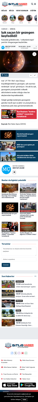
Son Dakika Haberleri (9, 379)
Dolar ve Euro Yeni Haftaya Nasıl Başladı (24, 305)
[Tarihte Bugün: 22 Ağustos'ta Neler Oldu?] (28, 226)
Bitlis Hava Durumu (28, 360)
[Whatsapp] (26, 353)
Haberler (4, 29)
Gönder (6, 265)
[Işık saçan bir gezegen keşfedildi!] (19, 62)
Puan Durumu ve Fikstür (11, 374)
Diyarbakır (19, 281)
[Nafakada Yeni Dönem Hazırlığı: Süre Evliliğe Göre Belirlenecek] (10, 188)
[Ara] (32, 4)
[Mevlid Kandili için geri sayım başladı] (10, 207)
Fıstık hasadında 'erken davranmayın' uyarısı (26, 285)
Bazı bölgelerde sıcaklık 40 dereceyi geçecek (24, 314)
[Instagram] (19, 353)
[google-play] (27, 385)
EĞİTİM (33, 11)
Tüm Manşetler (27, 374)
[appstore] (10, 385)
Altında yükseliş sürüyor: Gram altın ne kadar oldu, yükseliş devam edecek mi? (26, 295)
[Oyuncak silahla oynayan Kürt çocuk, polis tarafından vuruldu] (28, 207)
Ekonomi (19, 291)
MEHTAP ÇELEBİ (18, 168)
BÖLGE (4, 11)
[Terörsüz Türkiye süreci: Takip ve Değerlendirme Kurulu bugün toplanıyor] (28, 188)
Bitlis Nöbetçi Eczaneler (6, 361)
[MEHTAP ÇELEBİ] (6, 169)
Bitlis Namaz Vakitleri (10, 367)
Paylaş (6, 75)
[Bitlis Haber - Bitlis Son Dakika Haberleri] (14, 4)
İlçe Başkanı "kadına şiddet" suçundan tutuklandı (8, 234)
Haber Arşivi (26, 379)
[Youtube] (22, 353)
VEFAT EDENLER (22, 11)
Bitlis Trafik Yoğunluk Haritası (27, 368)
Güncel (12, 29)
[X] (15, 353)
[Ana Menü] (35, 4)
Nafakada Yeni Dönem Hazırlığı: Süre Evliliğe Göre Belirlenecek (9, 196)
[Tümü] (35, 276)
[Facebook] (12, 353)
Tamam (24, 399)
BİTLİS (11, 11)
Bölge (18, 310)
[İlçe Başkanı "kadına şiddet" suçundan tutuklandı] (10, 226)
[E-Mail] (14, 172)
